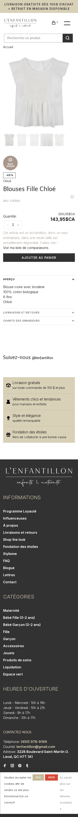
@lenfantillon (42, 358)
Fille (6, 632)
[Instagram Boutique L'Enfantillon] (12, 766)
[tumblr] (27, 766)
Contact (9, 582)
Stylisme (10, 554)
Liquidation (12, 667)
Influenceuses (15, 518)
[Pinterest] (19, 766)
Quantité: (10, 216)
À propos (10, 525)
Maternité (11, 610)
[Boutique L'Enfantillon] (39, 477)
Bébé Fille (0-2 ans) (19, 618)
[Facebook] (4, 766)
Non (51, 777)
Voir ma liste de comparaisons (25, 248)
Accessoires (13, 646)
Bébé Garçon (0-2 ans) (22, 625)
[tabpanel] (39, 92)
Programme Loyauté (19, 511)
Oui (38, 777)
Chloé (7, 181)
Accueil (8, 47)
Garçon (9, 639)
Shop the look (14, 539)
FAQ (6, 561)
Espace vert (13, 674)
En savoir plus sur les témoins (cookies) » (66, 793)
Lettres (9, 575)
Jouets (8, 653)
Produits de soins (17, 660)
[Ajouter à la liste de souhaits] (72, 197)
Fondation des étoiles (20, 547)
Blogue (9, 568)
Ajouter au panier (39, 257)
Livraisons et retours (21, 312)
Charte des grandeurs (21, 320)
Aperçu (9, 279)
